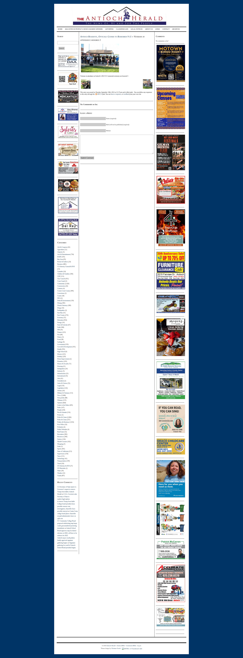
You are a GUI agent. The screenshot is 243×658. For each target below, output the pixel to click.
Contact (165, 29)
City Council (61, 279)
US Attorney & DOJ (63, 466)
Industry (59, 371)
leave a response (116, 94)
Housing (60, 366)
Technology (60, 458)
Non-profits (60, 398)
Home (60, 29)
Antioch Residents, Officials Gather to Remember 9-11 (105, 36)
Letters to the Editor (63, 405)
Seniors (59, 439)
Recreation (60, 434)
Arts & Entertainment (63, 254)
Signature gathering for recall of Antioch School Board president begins (66, 545)
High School (61, 351)
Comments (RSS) (131, 645)
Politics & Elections (63, 422)
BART (59, 257)
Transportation (61, 461)
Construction (61, 286)
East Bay (60, 313)
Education (60, 320)
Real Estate (60, 432)
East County (61, 315)
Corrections (60, 293)
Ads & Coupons (62, 247)
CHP (58, 276)
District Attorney (62, 305)
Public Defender (62, 429)
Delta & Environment (63, 300)
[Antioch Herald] (121, 26)
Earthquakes (61, 310)
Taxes (59, 456)
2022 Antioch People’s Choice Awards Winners (84, 29)
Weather (59, 473)
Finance (59, 332)
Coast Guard (61, 281)
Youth (59, 476)
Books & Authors (62, 262)
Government (61, 344)
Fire (58, 335)
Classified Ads (122, 29)
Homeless (60, 361)
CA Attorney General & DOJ (66, 266)
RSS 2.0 (99, 94)
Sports (59, 449)
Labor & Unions (62, 383)
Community (60, 284)
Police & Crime (62, 417)
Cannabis (60, 271)
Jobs (58, 378)
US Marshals (61, 468)
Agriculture (60, 249)
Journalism (60, 381)
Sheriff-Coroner (62, 441)
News (59, 395)
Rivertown (60, 437)
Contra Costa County (63, 291)
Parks (59, 407)
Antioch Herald (111, 645)
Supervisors (61, 454)
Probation (60, 427)
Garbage (59, 342)
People (59, 410)
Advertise (109, 29)
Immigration (61, 369)
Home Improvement (63, 359)
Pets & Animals (62, 412)
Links (157, 29)
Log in (139, 645)
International (61, 376)
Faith (58, 327)
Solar (58, 446)
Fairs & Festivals (62, 325)
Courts (59, 296)
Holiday (59, 356)
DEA (58, 298)
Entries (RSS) (121, 645)
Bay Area (60, 259)
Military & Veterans (63, 393)
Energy (59, 322)
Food (58, 339)
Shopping (60, 444)
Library (59, 390)
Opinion (59, 403)
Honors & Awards (62, 364)
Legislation (60, 388)
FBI (58, 330)
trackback (126, 94)
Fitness (59, 337)
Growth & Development (64, 347)
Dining (59, 303)
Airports (59, 252)
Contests (60, 288)
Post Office (60, 424)
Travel (59, 463)
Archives (176, 29)
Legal (59, 386)
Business (60, 264)
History (59, 354)
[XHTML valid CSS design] (132, 648)
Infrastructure (61, 373)
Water (59, 471)
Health (59, 349)
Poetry (59, 415)
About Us (149, 29)
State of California (62, 451)
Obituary (60, 400)
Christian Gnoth (116, 648)
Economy (60, 317)
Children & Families (63, 274)
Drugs (59, 308)
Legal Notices (137, 29)
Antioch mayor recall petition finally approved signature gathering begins (66, 540)
